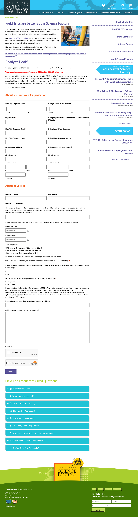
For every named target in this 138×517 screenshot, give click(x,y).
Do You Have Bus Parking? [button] (24, 403)
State (28, 170)
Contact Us (128, 13)
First (8, 112)
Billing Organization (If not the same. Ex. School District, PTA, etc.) (68, 119)
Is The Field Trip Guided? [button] (23, 418)
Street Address (10, 155)
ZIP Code (8, 178)
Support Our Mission (45, 13)
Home (7, 17)
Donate (101, 489)
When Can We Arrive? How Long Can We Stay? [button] (33, 433)
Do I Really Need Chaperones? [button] (25, 426)
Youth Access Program (122, 59)
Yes (8, 272)
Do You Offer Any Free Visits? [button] (26, 448)
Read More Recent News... (122, 159)
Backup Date (10, 235)
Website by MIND (10, 506)
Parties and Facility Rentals (110, 13)
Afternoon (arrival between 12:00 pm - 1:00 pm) (24, 250)
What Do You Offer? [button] (21, 389)
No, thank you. (12, 284)
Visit (94, 489)
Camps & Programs (75, 13)
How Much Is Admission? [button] (24, 411)
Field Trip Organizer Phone (15, 138)
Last (28, 112)
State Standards (125, 36)
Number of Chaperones (14, 203)
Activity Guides (125, 44)
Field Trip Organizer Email (15, 129)
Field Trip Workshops (122, 29)
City (6, 170)
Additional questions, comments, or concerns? (22, 310)
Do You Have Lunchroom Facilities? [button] (27, 441)
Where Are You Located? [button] (23, 396)
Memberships (117, 489)
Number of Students (13, 194)
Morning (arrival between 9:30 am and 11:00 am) (24, 248)
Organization (10, 118)
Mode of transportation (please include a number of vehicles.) (28, 301)
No (8, 274)
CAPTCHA (9, 347)
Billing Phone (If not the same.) (59, 138)
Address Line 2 (10, 163)
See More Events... (125, 123)
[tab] (47, 389)
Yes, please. (11, 282)
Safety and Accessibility (121, 51)
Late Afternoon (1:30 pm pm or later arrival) (22, 253)
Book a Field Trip (124, 22)
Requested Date (11, 226)
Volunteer (108, 489)
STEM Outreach (91, 13)
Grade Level (53, 194)
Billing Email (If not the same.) (59, 129)
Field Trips (60, 13)
